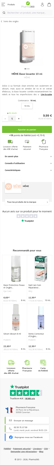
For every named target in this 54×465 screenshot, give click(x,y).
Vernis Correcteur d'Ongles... (36, 335)
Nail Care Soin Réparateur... (34, 286)
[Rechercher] (4, 13)
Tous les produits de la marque (21, 202)
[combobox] (27, 13)
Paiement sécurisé (22, 448)
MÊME (27, 77)
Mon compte (42, 4)
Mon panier (49, 4)
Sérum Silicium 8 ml (12, 334)
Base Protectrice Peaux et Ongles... (14, 286)
